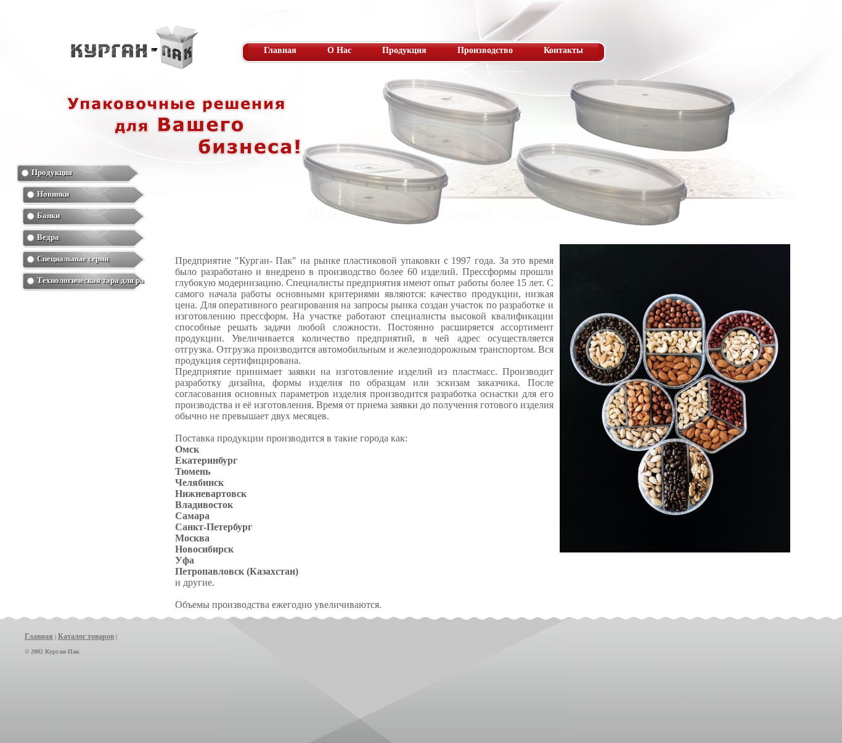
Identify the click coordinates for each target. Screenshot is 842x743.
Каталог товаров (86, 636)
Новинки (53, 194)
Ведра (48, 237)
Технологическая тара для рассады (91, 280)
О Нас (339, 50)
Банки (48, 215)
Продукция (404, 50)
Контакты (563, 50)
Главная (280, 50)
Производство (485, 50)
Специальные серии (72, 258)
